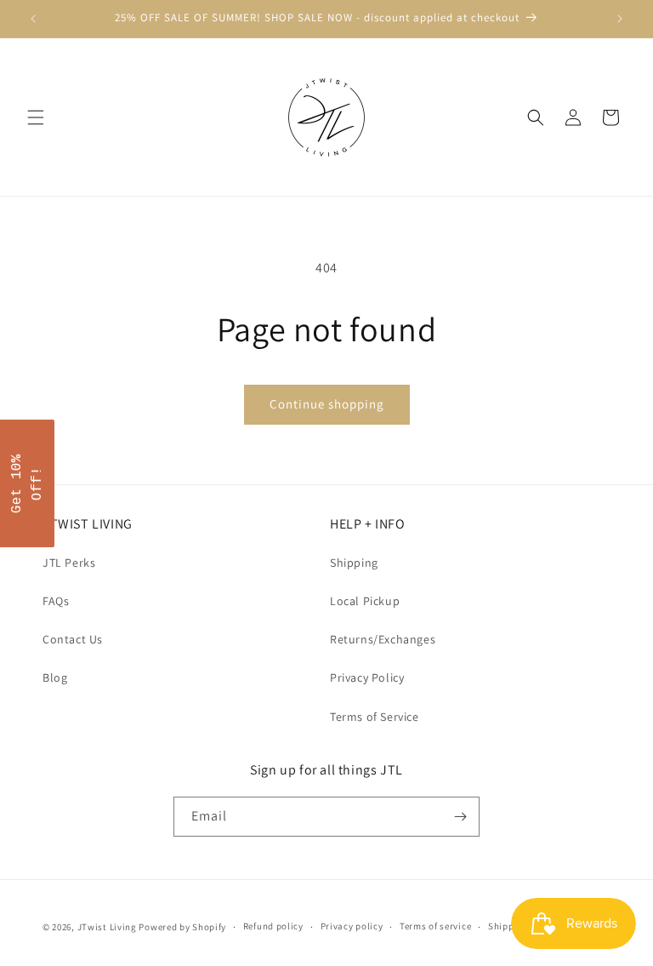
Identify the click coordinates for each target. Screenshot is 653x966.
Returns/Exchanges (382, 639)
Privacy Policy (367, 677)
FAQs (56, 601)
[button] (35, 117)
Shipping (354, 562)
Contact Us (73, 639)
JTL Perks (69, 562)
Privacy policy (352, 926)
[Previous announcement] (33, 18)
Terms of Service (374, 716)
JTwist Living (107, 927)
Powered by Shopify (182, 927)
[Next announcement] (620, 18)
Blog (55, 677)
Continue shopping (327, 404)
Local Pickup (365, 601)
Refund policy (273, 926)
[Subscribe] (460, 817)
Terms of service (435, 926)
